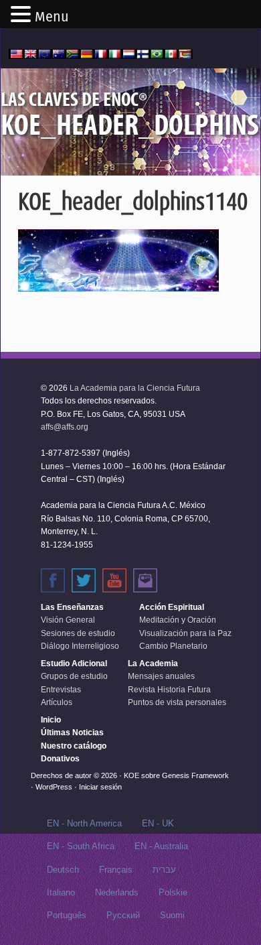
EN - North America (84, 823)
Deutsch (63, 870)
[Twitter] (84, 580)
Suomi (172, 915)
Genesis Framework (195, 775)
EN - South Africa (80, 846)
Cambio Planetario (173, 646)
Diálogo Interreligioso (80, 646)
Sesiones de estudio (78, 633)
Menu (52, 16)
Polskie (173, 892)
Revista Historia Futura (169, 689)
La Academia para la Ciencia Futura (135, 388)
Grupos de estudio (74, 676)
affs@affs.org (64, 427)
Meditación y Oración (177, 620)
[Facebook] (53, 580)
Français (116, 870)
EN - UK (158, 823)
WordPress (53, 787)
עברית (164, 870)
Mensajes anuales (161, 676)
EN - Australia (161, 846)
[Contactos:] (145, 580)
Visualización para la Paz (185, 633)
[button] (23, 15)
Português (66, 915)
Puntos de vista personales (177, 702)
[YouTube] (114, 580)
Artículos (56, 702)
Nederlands (117, 892)
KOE (131, 775)
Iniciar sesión (100, 787)
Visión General (68, 620)
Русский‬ (123, 915)
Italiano (61, 892)
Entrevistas (61, 689)
